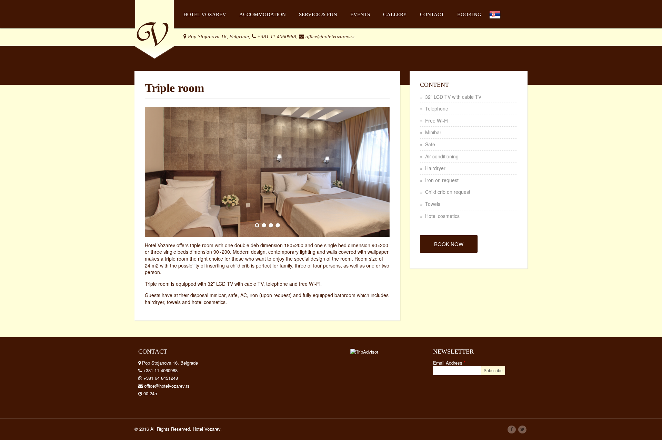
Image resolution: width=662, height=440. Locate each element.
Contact (432, 14)
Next (377, 171)
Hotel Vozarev (204, 14)
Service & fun (318, 14)
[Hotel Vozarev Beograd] (154, 28)
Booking (469, 14)
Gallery (395, 14)
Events (360, 14)
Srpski (500, 26)
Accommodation (262, 14)
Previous (157, 171)
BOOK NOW (448, 244)
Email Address (449, 363)
